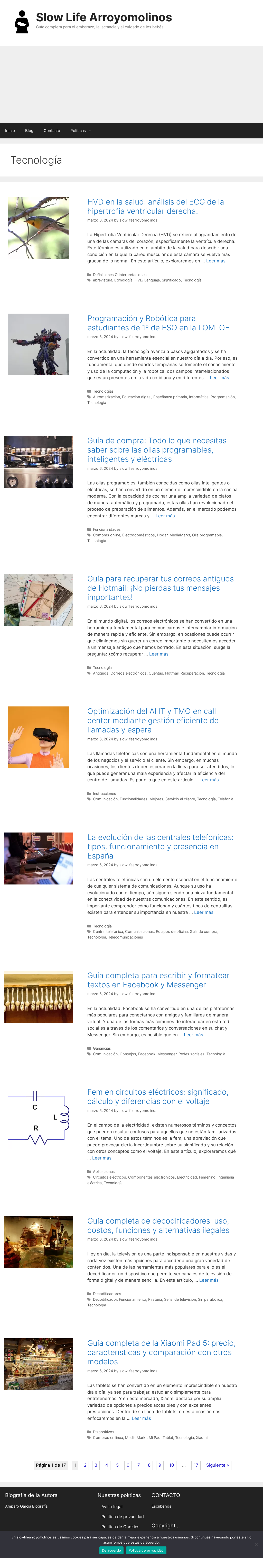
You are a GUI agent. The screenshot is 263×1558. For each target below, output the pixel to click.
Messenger (166, 1054)
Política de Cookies (120, 1526)
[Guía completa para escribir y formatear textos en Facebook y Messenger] (38, 1021)
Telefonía (225, 799)
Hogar (162, 535)
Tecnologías (103, 391)
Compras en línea (108, 1437)
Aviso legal (112, 1506)
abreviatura (102, 280)
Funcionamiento (132, 1299)
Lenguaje (152, 280)
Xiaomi (202, 1437)
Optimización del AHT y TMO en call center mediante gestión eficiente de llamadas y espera (153, 720)
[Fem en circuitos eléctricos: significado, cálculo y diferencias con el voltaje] (38, 1147)
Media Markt (136, 1437)
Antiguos (100, 673)
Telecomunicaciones (125, 937)
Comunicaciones (139, 931)
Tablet (168, 1437)
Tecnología (192, 280)
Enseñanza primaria (170, 397)
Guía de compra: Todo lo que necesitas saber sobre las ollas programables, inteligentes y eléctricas (157, 450)
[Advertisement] (131, 84)
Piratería (155, 1299)
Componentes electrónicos (151, 1177)
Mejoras (156, 799)
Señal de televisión (180, 1299)
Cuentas (156, 673)
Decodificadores (107, 1293)
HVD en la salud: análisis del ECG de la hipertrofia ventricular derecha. (155, 206)
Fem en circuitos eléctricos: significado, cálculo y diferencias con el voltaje (158, 1096)
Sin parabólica (210, 1299)
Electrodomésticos (138, 535)
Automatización (106, 397)
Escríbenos (161, 1506)
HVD (138, 280)
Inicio (10, 130)
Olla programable (207, 535)
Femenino (207, 1177)
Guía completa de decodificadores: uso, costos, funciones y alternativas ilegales (158, 1225)
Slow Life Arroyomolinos (104, 17)
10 (171, 1465)
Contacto (52, 130)
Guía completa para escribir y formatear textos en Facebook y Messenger (158, 980)
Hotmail (172, 673)
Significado (171, 280)
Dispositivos (103, 1432)
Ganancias (102, 1048)
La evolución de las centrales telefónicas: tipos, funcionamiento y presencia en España (160, 846)
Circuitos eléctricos (109, 1177)
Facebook (146, 1054)
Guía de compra (203, 931)
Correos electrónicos (128, 673)
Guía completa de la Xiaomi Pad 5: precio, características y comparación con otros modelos (161, 1352)
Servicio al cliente (180, 799)
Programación (223, 397)
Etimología (123, 280)
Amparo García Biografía (26, 1506)
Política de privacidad (122, 1516)
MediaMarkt (180, 535)
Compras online (106, 535)
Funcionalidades (107, 529)
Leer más (216, 260)
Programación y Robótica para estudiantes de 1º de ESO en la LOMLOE (158, 323)
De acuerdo (111, 1550)
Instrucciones (104, 793)
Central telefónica (108, 931)
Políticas (78, 130)
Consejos (128, 1054)
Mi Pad (155, 1437)
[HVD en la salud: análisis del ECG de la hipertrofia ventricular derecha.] (38, 257)
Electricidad (187, 1177)
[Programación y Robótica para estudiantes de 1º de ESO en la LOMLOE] (38, 373)
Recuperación (192, 673)
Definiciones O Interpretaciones (120, 274)
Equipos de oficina (172, 931)
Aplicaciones (104, 1171)
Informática (199, 397)
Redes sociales (191, 1054)
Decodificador (105, 1299)
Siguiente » (217, 1465)
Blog (29, 130)
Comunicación (105, 799)
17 (196, 1465)
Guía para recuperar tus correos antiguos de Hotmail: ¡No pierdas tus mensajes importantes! (160, 588)
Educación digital (136, 397)
